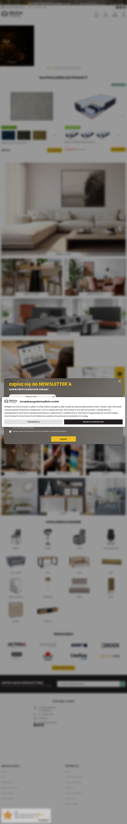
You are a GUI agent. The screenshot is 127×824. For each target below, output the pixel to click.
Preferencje (33, 422)
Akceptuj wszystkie (93, 422)
